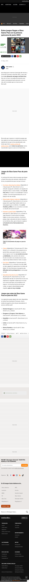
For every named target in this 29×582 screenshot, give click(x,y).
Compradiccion (5, 558)
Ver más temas (6, 506)
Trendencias (4, 554)
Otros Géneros (10, 333)
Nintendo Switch (19, 498)
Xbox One (4, 498)
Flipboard (18, 56)
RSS (20, 475)
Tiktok (23, 475)
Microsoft (9, 23)
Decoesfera (4, 556)
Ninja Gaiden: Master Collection (11, 199)
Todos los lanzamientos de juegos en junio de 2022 (14, 242)
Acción (15, 4)
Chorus (5, 248)
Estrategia (22, 4)
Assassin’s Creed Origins (9, 211)
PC (18, 333)
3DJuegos (17, 525)
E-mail (20, 56)
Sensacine (17, 535)
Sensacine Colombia (19, 569)
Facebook (12, 56)
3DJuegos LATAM (18, 565)
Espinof (16, 537)
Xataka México (5, 565)
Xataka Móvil (4, 527)
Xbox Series (24, 333)
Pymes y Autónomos (19, 556)
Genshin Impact (19, 493)
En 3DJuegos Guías (7, 239)
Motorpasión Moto (19, 546)
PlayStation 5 (5, 501)
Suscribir (24, 465)
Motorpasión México (19, 571)
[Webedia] (25, 1)
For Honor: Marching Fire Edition (11, 185)
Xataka (3, 525)
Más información (16, 580)
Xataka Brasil (4, 567)
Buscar (27, 512)
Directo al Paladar (5, 544)
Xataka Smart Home (6, 531)
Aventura (8, 4)
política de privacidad (19, 468)
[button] (10, 67)
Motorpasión (17, 544)
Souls (27, 23)
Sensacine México (19, 567)
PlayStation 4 (18, 501)
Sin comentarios (6, 56)
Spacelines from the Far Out (10, 275)
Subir (23, 517)
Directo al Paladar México (7, 571)
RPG (2, 4)
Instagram (17, 475)
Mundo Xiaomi (5, 533)
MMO (3, 493)
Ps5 (4, 23)
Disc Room (6, 262)
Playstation (21, 23)
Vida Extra (17, 527)
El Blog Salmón (18, 554)
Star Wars (15, 23)
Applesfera (4, 529)
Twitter (15, 56)
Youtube (13, 475)
